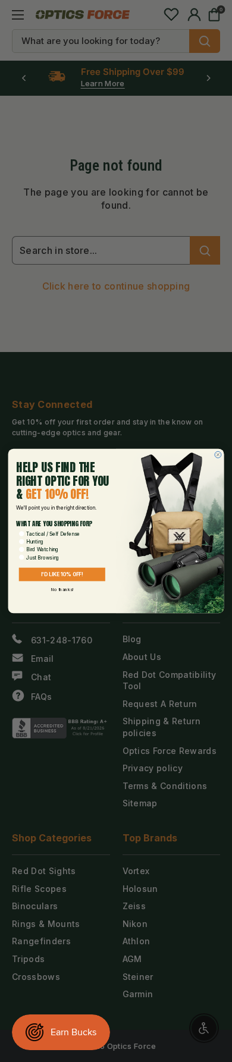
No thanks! (62, 589)
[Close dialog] (218, 454)
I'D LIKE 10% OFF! (62, 574)
